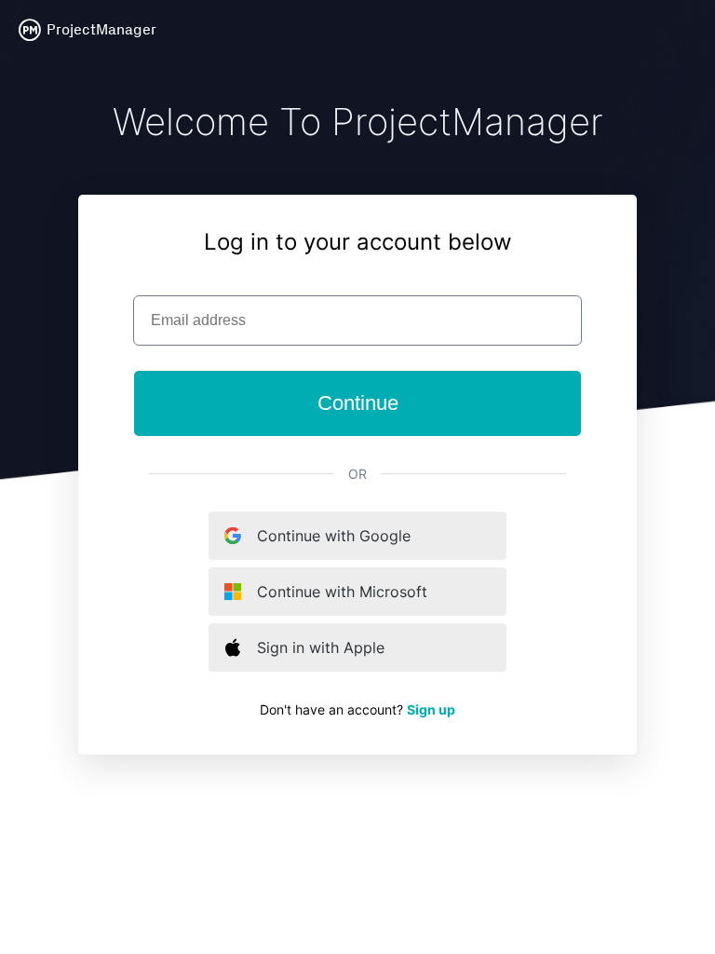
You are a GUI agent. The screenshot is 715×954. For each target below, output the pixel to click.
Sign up (431, 709)
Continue (357, 403)
